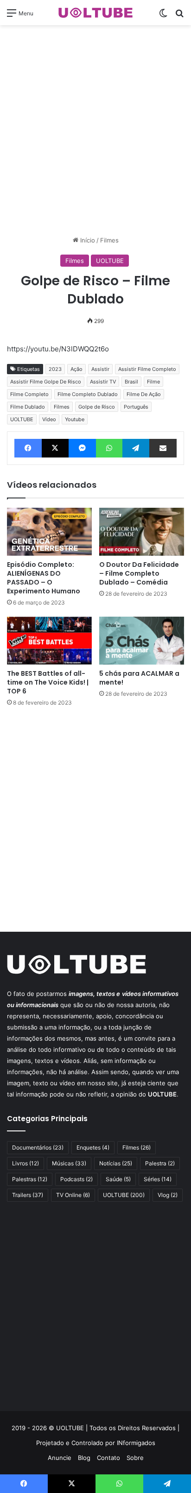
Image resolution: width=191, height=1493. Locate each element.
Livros (25, 1163)
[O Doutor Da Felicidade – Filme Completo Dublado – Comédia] (141, 532)
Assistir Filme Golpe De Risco (45, 381)
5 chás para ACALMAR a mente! (139, 678)
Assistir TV (103, 381)
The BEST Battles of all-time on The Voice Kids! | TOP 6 (48, 682)
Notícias (115, 1163)
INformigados (136, 1442)
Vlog (168, 1194)
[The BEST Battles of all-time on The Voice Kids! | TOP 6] (49, 641)
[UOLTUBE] (95, 13)
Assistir (100, 369)
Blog (84, 1457)
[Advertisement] (95, 130)
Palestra (160, 1163)
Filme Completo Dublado (87, 394)
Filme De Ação (144, 394)
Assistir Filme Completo (147, 369)
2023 (55, 369)
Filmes (109, 240)
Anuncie (59, 1457)
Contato (108, 1457)
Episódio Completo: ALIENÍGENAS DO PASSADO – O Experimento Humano (43, 578)
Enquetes (92, 1147)
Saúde (118, 1179)
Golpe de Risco (96, 407)
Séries (158, 1179)
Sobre (135, 1457)
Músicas (69, 1163)
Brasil (131, 381)
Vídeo (49, 419)
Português (136, 407)
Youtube (74, 419)
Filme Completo (29, 394)
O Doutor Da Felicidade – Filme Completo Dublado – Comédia (139, 573)
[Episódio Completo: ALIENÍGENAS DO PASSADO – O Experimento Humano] (49, 532)
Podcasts (76, 1179)
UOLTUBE (110, 260)
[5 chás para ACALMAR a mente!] (141, 641)
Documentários (38, 1147)
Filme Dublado (27, 407)
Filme (153, 381)
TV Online (73, 1194)
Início (86, 240)
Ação (76, 369)
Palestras (29, 1179)
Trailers (27, 1194)
